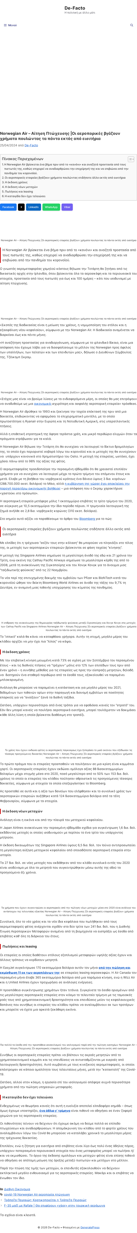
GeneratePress (90, 1227)
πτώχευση (62, 1194)
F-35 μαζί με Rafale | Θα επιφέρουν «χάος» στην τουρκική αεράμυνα (54, 1205)
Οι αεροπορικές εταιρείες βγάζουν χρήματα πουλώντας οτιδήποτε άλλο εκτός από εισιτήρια (65, 177)
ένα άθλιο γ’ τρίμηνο (54, 1110)
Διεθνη (9, 1189)
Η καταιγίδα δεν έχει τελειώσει (25, 196)
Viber (67, 207)
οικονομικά (43, 403)
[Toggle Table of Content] (129, 159)
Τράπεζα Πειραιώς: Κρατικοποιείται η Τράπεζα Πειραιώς (45, 1200)
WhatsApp (51, 207)
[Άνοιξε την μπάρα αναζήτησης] (131, 25)
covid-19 (10, 1194)
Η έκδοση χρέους (16, 182)
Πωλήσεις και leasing (19, 191)
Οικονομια (22, 1189)
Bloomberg (87, 519)
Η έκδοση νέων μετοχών (21, 187)
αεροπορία (46, 1194)
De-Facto (75, 8)
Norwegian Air (27, 1194)
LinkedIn (34, 207)
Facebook (8, 207)
